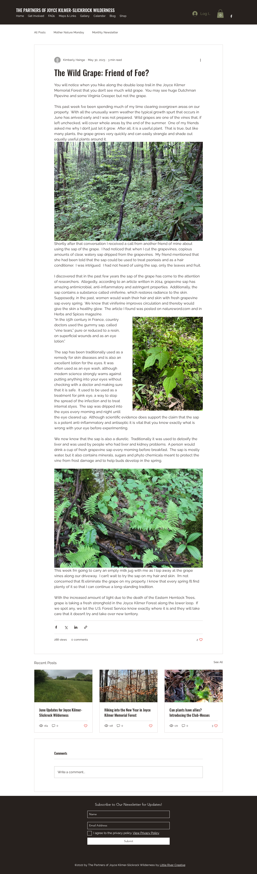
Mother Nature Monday (69, 32)
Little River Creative (172, 865)
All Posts (40, 32)
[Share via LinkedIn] (76, 627)
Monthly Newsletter (105, 32)
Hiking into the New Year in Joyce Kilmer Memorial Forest (127, 712)
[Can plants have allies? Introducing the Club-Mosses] (194, 686)
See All (218, 662)
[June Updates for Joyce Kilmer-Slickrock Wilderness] (63, 686)
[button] (220, 13)
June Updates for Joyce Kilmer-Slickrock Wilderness (60, 712)
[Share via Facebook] (56, 627)
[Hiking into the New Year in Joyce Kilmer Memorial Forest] (129, 686)
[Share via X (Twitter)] (66, 627)
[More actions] (200, 60)
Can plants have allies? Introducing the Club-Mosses (189, 712)
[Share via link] (86, 627)
